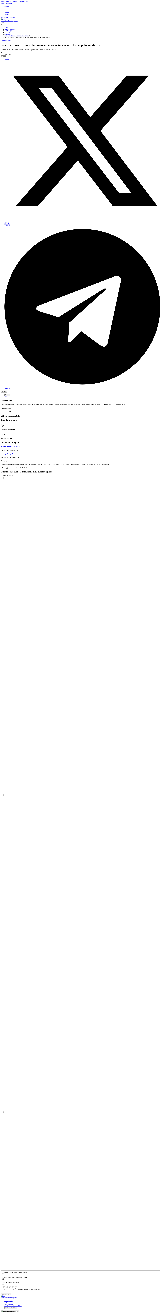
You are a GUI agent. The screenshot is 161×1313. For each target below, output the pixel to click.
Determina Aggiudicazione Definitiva (10, 446)
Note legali (7, 1302)
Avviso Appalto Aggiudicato (8, 454)
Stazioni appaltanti (9, 29)
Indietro (3, 1294)
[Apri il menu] (1, 24)
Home (6, 27)
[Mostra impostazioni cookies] (10, 1311)
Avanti (8, 1294)
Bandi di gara (8, 31)
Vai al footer (25, 1)
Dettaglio (22, 1289)
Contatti (4, 461)
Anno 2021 (7, 34)
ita (1, 9)
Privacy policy (8, 1301)
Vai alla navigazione (16, 1)
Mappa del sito (8, 1304)
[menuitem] (7, 59)
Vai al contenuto (5, 1)
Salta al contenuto (6, 40)
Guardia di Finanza (6, 3)
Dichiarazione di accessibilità (13, 1306)
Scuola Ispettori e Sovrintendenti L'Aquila (16, 36)
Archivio (7, 32)
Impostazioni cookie (10, 1307)
